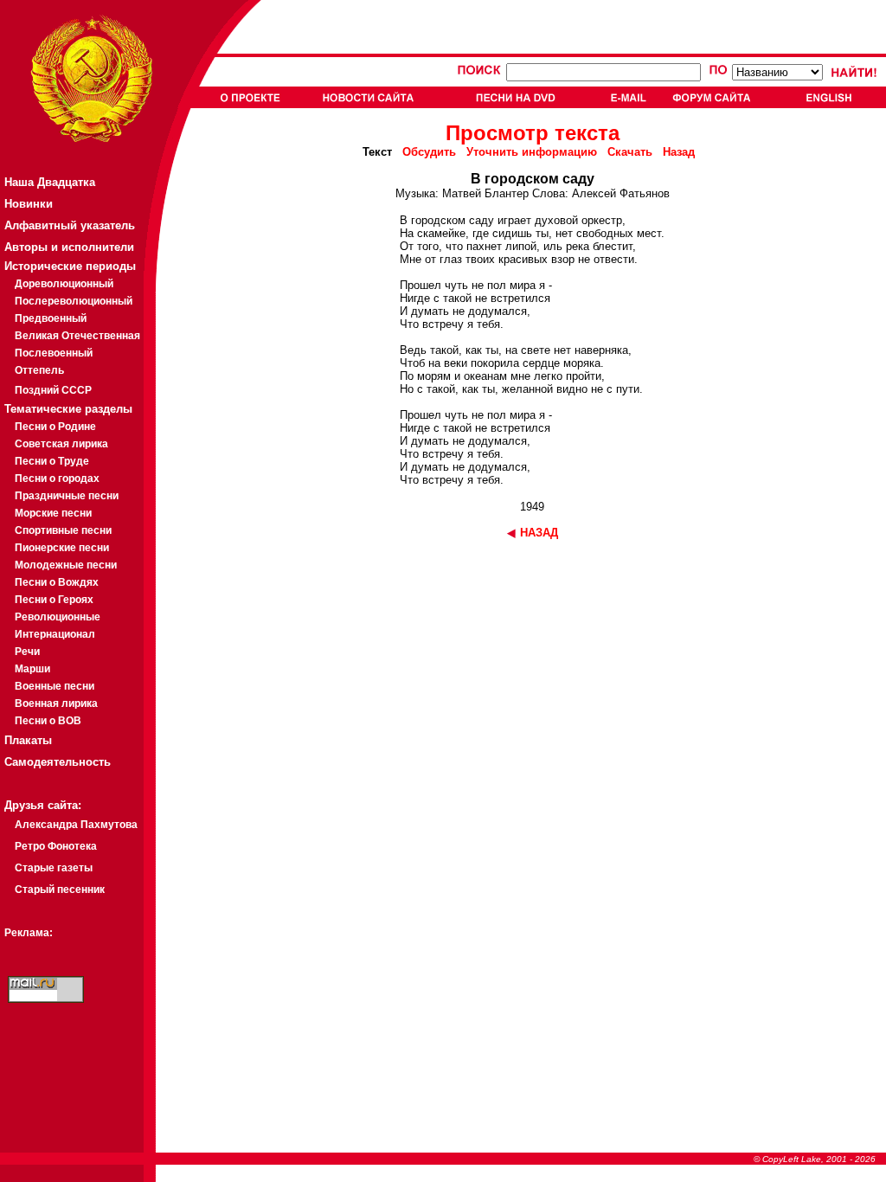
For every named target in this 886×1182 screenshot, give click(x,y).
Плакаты (28, 740)
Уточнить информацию (531, 151)
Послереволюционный (73, 301)
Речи (27, 652)
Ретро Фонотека (56, 846)
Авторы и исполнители (69, 247)
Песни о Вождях (57, 582)
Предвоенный (51, 318)
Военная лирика (56, 703)
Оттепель (39, 370)
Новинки (28, 203)
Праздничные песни (67, 496)
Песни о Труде (52, 461)
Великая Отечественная (77, 336)
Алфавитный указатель (69, 225)
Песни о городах (57, 478)
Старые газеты (54, 868)
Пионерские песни (62, 548)
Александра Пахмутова (76, 825)
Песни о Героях (54, 600)
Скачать (629, 151)
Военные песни (54, 686)
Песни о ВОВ (48, 721)
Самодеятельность (57, 761)
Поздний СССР (53, 390)
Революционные (57, 617)
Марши (32, 669)
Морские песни (53, 513)
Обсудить (429, 151)
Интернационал (55, 634)
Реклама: (28, 933)
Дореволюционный (64, 284)
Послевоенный (54, 353)
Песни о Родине (55, 427)
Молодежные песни (66, 565)
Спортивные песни (63, 530)
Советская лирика (61, 444)
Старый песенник (60, 889)
